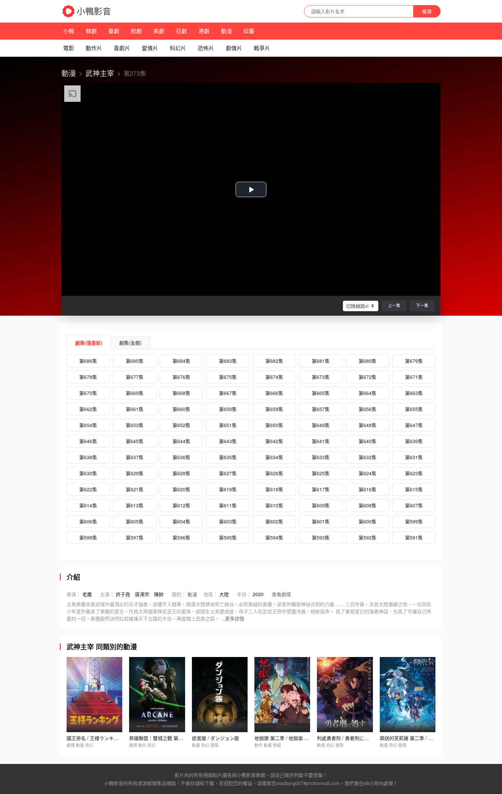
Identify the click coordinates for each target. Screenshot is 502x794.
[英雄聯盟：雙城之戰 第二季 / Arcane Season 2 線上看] (157, 694)
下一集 (422, 305)
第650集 (274, 425)
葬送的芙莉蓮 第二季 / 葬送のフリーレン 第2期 (430, 738)
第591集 (414, 537)
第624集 (367, 473)
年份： (244, 594)
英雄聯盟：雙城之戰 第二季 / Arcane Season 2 (179, 738)
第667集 (228, 392)
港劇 (203, 31)
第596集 (181, 537)
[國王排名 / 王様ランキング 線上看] (94, 694)
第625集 (321, 473)
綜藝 (248, 31)
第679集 (414, 360)
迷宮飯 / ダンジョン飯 (215, 738)
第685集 (134, 360)
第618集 (274, 489)
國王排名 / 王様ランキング (95, 738)
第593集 (321, 537)
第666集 (274, 392)
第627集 (228, 473)
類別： (179, 594)
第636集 (181, 457)
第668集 (181, 392)
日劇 (181, 31)
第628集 (181, 473)
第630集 (88, 473)
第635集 (228, 457)
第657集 (321, 409)
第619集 (228, 489)
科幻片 (178, 48)
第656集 (367, 409)
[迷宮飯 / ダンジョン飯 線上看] (220, 694)
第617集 (321, 489)
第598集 (88, 537)
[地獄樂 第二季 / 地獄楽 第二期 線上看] (282, 694)
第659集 (228, 409)
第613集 (134, 505)
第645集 (134, 441)
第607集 (414, 505)
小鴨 (68, 31)
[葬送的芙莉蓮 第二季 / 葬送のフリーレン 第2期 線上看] (407, 694)
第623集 (414, 473)
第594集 (274, 537)
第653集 (134, 425)
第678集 (88, 376)
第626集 (274, 473)
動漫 (226, 31)
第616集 (367, 489)
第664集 (367, 392)
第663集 (414, 392)
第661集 (134, 409)
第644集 (181, 441)
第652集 (181, 425)
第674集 (274, 376)
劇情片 (234, 48)
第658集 (274, 409)
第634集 (274, 457)
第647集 (414, 425)
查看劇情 (281, 594)
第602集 (274, 521)
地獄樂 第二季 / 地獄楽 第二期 (286, 738)
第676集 (181, 376)
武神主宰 (99, 73)
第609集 (321, 505)
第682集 (274, 360)
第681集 (321, 360)
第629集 (134, 473)
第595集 (228, 537)
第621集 (134, 489)
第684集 (181, 360)
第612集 (181, 505)
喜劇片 (122, 48)
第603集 (228, 521)
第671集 (414, 376)
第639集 (414, 441)
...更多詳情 (232, 618)
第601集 (321, 521)
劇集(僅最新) (88, 342)
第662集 (88, 409)
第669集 (134, 392)
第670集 (88, 392)
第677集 (134, 376)
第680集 (367, 360)
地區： (211, 594)
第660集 (181, 409)
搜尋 (427, 11)
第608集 (367, 505)
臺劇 (113, 31)
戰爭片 (262, 48)
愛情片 (150, 48)
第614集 (88, 505)
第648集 (367, 425)
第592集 (367, 537)
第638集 (88, 457)
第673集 (321, 376)
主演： (107, 594)
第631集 (414, 457)
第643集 (228, 441)
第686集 (88, 360)
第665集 (321, 392)
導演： (74, 594)
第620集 (181, 489)
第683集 (228, 360)
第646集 (88, 441)
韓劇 (91, 31)
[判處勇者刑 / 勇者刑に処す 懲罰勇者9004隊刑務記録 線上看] (345, 694)
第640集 (367, 441)
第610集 (274, 505)
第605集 (134, 521)
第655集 (414, 409)
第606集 (88, 521)
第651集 (228, 425)
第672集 (367, 376)
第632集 (367, 457)
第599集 (414, 521)
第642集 (274, 441)
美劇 (158, 31)
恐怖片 (206, 48)
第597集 (134, 537)
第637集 (134, 457)
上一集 (394, 305)
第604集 (181, 521)
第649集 (321, 425)
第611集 (228, 505)
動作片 (94, 48)
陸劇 (136, 31)
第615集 (414, 489)
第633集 (321, 457)
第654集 (88, 425)
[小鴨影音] (87, 11)
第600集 (367, 521)
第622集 (88, 489)
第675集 (228, 376)
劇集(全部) (130, 342)
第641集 (321, 441)
